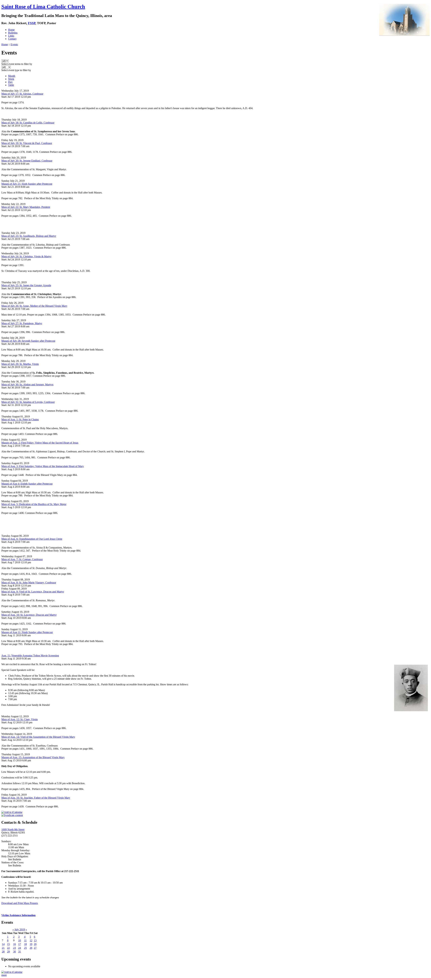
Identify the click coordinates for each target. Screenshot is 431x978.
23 (14, 947)
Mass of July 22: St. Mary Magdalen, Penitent (25, 207)
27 (35, 947)
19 (31, 944)
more (4, 975)
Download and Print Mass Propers (19, 903)
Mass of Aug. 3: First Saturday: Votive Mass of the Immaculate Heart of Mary (42, 466)
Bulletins (13, 32)
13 (35, 940)
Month (11, 75)
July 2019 (19, 929)
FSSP (31, 23)
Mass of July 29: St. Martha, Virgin (20, 364)
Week (11, 78)
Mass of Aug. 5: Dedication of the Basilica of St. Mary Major (33, 504)
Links (11, 35)
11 (25, 940)
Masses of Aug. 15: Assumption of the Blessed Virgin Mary (33, 757)
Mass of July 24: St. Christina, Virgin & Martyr (26, 256)
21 (3, 947)
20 (35, 944)
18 (25, 944)
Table (11, 85)
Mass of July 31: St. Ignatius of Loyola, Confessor (28, 402)
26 (31, 947)
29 (8, 951)
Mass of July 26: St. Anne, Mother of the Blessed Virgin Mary (34, 305)
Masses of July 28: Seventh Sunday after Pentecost (28, 340)
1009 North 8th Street (12, 829)
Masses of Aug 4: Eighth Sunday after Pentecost (27, 483)
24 (19, 947)
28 (3, 951)
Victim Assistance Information (18, 915)
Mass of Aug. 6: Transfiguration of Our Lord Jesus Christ (31, 538)
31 (19, 951)
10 (19, 940)
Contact (12, 38)
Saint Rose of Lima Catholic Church (43, 7)
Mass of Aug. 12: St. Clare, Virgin (19, 719)
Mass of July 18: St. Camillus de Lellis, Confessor (27, 122)
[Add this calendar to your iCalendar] (11, 812)
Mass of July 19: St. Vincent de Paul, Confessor (26, 143)
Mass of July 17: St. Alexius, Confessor (22, 93)
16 (14, 944)
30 (14, 951)
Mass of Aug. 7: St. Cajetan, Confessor (22, 559)
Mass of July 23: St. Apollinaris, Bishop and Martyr (28, 235)
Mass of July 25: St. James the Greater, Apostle (26, 285)
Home (11, 29)
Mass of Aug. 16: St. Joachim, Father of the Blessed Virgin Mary (35, 797)
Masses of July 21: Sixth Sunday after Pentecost (26, 183)
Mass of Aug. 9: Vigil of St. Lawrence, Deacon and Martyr (32, 591)
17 (19, 944)
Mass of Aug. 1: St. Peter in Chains (20, 419)
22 (8, 947)
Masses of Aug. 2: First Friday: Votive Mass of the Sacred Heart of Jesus (39, 442)
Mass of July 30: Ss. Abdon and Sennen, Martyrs (27, 384)
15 (8, 944)
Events (14, 44)
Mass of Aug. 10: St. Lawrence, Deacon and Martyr (29, 614)
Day (10, 82)
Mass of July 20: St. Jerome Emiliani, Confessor (26, 160)
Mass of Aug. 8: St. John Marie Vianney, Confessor (28, 582)
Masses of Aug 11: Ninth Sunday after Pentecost (27, 632)
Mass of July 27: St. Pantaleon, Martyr (21, 323)
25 (25, 947)
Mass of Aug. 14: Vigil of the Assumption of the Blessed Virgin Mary (38, 736)
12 (31, 940)
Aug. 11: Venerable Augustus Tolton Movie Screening (30, 655)
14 (3, 944)
